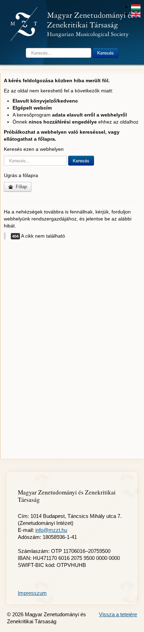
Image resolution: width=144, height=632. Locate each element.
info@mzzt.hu (51, 530)
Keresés (105, 52)
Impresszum (32, 593)
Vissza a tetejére (118, 614)
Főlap (20, 186)
